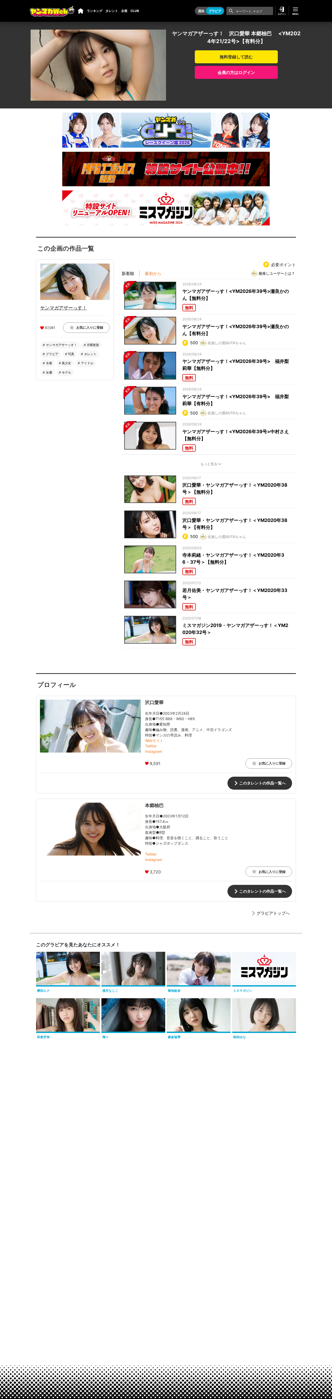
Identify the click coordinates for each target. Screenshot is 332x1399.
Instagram (153, 751)
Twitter (151, 746)
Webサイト (154, 740)
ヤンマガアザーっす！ (63, 307)
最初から (153, 273)
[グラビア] (81, 11)
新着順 (128, 273)
